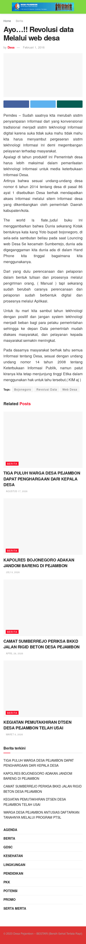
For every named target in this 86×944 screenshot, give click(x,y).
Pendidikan (13, 873)
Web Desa (69, 389)
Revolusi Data (46, 389)
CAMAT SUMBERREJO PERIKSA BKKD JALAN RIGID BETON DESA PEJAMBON (41, 644)
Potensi (10, 890)
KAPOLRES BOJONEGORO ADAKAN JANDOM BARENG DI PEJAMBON (38, 563)
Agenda (10, 829)
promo (9, 899)
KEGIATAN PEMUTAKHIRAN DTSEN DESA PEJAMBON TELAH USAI (37, 725)
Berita (19, 21)
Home (7, 21)
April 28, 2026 (14, 653)
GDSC (8, 847)
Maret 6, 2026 (14, 734)
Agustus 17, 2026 (16, 491)
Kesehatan (13, 855)
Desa (11, 47)
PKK (6, 882)
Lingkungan (14, 864)
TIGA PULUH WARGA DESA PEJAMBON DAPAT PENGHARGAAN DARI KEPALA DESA (41, 478)
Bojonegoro (22, 389)
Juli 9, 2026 (12, 572)
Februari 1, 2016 (33, 47)
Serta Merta (14, 908)
